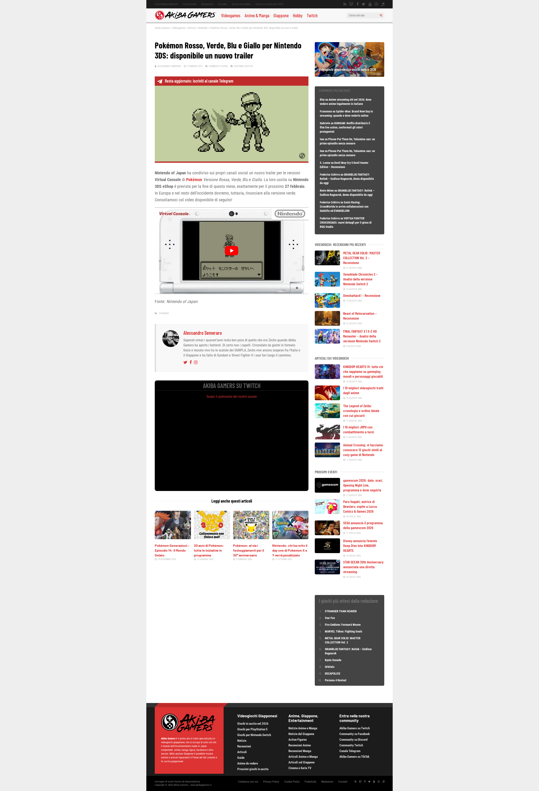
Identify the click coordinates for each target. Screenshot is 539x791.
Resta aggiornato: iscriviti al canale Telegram (199, 80)
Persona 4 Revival (335, 680)
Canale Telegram (349, 751)
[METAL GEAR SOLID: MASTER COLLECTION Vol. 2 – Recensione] (327, 263)
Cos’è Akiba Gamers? (166, 4)
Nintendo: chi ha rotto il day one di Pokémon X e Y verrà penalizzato (289, 550)
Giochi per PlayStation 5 (252, 729)
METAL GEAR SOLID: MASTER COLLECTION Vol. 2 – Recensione (361, 258)
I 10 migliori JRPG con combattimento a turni (358, 429)
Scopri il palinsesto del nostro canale (232, 397)
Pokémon (194, 179)
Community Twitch (351, 745)
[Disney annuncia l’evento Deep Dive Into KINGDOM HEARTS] (327, 551)
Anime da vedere (241, 4)
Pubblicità (310, 781)
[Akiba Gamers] (186, 19)
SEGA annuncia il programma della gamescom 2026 (363, 525)
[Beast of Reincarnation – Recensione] (327, 324)
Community (189, 4)
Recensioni (244, 746)
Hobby (298, 15)
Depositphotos (192, 781)
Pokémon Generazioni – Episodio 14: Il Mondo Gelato (172, 550)
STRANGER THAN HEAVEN (341, 611)
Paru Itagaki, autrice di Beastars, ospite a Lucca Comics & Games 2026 (360, 506)
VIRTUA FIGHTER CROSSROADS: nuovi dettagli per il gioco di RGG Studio (346, 222)
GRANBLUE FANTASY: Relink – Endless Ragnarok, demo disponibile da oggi (347, 179)
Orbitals (329, 666)
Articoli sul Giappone (301, 762)
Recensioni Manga (299, 751)
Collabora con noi (248, 781)
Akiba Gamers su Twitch (354, 728)
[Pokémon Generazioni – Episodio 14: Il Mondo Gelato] (173, 537)
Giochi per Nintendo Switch (254, 735)
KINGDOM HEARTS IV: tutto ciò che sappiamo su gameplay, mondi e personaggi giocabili (363, 371)
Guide (240, 758)
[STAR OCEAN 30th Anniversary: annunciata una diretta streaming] (327, 572)
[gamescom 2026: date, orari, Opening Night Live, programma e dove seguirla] (327, 491)
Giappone (281, 15)
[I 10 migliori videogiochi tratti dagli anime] (327, 398)
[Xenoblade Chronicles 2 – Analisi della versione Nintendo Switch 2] (327, 285)
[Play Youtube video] (231, 250)
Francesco (326, 111)
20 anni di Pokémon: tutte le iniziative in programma (209, 550)
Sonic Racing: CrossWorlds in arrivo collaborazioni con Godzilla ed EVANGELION (344, 206)
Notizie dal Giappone (301, 734)
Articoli (242, 752)
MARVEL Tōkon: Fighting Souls (344, 631)
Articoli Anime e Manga (303, 757)
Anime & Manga (257, 15)
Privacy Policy (271, 781)
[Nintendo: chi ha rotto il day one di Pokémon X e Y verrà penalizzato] (290, 537)
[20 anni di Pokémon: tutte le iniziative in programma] (212, 537)
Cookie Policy (292, 781)
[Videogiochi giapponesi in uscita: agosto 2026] (349, 75)
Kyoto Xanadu (333, 660)
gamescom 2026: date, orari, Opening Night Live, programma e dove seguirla (363, 485)
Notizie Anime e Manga (302, 728)
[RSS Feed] (344, 4)
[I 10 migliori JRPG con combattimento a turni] (327, 437)
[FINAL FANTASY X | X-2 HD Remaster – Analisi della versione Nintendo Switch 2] (327, 342)
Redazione (207, 4)
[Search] (381, 15)
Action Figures (297, 740)
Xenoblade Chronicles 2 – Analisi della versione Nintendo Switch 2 (360, 279)
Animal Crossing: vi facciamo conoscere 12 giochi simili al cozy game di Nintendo (363, 450)
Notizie (192, 27)
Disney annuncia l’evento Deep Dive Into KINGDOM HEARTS (360, 545)
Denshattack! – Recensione (361, 295)
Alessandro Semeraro (169, 66)
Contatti (222, 4)
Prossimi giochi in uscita (252, 769)
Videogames (230, 15)
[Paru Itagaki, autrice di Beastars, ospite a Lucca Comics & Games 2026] (327, 512)
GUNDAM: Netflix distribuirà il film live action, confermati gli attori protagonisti (345, 127)
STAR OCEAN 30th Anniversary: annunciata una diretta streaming (363, 567)
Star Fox (330, 618)
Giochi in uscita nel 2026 (269, 4)
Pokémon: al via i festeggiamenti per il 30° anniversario (248, 550)
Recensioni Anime (299, 745)
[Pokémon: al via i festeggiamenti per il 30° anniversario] (251, 537)
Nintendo (203, 27)
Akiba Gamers (162, 27)
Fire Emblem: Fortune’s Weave (343, 624)
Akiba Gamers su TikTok (354, 757)
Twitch (312, 15)
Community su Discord (353, 740)
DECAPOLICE (332, 673)
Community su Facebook (354, 734)
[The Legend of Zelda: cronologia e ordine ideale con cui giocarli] (327, 416)
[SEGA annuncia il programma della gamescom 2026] (327, 533)
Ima (322, 139)
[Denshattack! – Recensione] (327, 306)
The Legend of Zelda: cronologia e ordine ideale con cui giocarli (361, 410)
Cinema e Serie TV (299, 768)
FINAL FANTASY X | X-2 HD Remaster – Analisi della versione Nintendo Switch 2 (362, 336)
